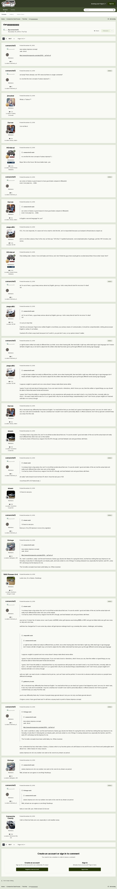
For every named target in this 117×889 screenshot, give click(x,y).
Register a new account (32, 869)
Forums (4, 14)
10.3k (11, 243)
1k (11, 61)
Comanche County (10, 817)
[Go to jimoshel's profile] (11, 102)
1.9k (11, 138)
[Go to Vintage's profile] (11, 547)
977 (11, 590)
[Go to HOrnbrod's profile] (11, 154)
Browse (5, 9)
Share (97, 30)
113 (12, 556)
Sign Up (111, 3)
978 (11, 447)
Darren (10, 123)
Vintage (10, 540)
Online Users (20, 14)
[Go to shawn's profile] (11, 437)
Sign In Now (85, 869)
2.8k (11, 834)
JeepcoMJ (10, 227)
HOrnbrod (10, 148)
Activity (13, 9)
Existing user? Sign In (98, 3)
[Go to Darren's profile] (11, 129)
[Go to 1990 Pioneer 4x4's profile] (11, 581)
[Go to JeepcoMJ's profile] (11, 233)
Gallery (12, 14)
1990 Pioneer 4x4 (10, 574)
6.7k (11, 111)
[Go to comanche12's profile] (5, 31)
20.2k (11, 166)
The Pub (24, 31)
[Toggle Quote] (22, 152)
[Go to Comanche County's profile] (11, 825)
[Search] (114, 9)
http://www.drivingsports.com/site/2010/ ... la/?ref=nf (35, 55)
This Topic (106, 10)
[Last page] (14, 39)
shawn (10, 431)
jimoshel (10, 96)
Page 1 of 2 (21, 38)
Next (10, 38)
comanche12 (14, 29)
